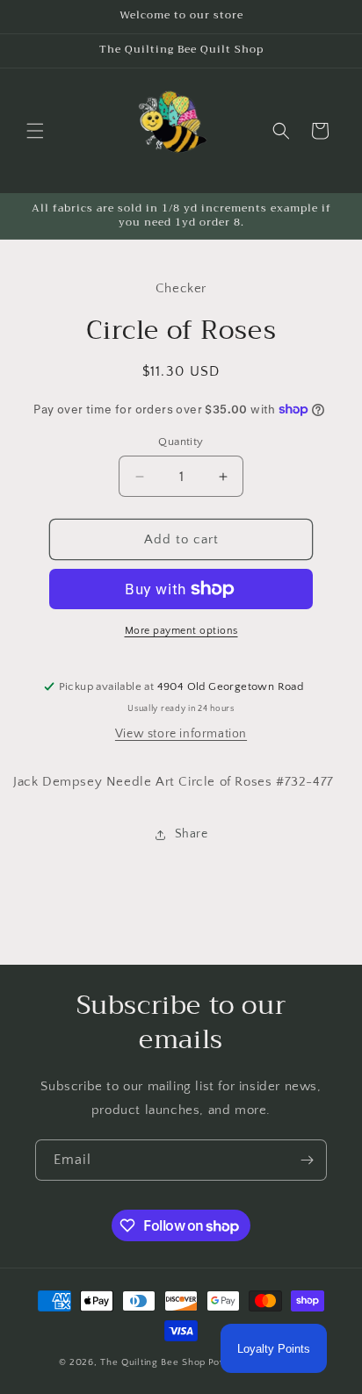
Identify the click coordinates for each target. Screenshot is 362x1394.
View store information (181, 734)
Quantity (180, 441)
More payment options (181, 630)
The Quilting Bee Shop (153, 1362)
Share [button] (191, 834)
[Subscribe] (306, 1160)
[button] (35, 130)
